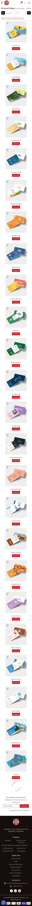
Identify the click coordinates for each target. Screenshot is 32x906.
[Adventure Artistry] (16, 190)
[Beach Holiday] (16, 634)
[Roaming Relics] (16, 348)
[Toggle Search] (29, 2)
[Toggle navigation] (2, 3)
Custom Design (8, 18)
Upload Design (19, 18)
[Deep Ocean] (16, 253)
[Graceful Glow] (16, 570)
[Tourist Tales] (16, 412)
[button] (3, 902)
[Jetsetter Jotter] (16, 222)
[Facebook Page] (11, 890)
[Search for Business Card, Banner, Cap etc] (29, 12)
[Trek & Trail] (16, 31)
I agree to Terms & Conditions (19, 810)
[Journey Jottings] (16, 158)
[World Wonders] (16, 665)
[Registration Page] (25, 2)
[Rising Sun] (16, 317)
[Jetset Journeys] (16, 539)
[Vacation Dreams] (16, 475)
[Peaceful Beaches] (16, 285)
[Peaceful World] (16, 729)
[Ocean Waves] (16, 602)
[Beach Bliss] (16, 95)
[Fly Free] (16, 761)
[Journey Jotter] (16, 380)
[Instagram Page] (15, 890)
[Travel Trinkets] (16, 507)
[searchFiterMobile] (3, 13)
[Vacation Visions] (16, 127)
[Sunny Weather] (16, 63)
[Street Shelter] (16, 697)
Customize (16, 48)
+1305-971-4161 (17, 886)
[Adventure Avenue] (16, 444)
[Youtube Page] (19, 890)
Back (29, 8)
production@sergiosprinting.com (17, 883)
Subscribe (24, 806)
